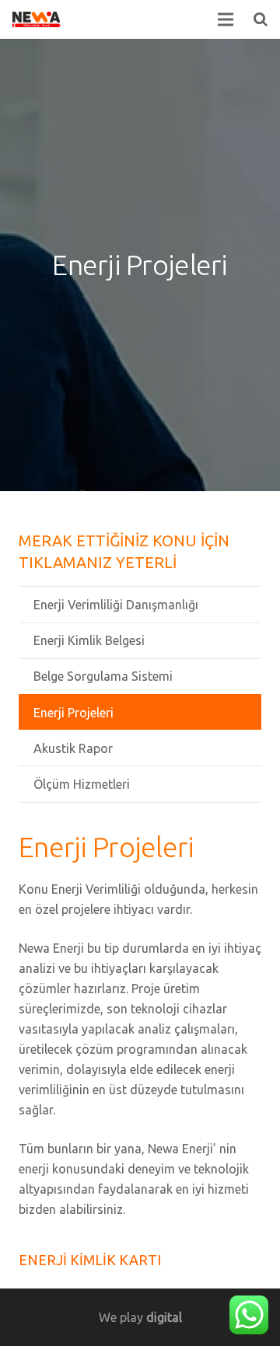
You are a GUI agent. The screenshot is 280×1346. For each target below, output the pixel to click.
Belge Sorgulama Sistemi (103, 676)
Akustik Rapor (73, 748)
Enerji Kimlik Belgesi (89, 640)
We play (140, 1317)
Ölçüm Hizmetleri (81, 784)
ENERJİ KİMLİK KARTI (90, 1260)
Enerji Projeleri (73, 713)
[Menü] (226, 19)
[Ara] (260, 19)
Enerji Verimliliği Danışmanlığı (115, 605)
